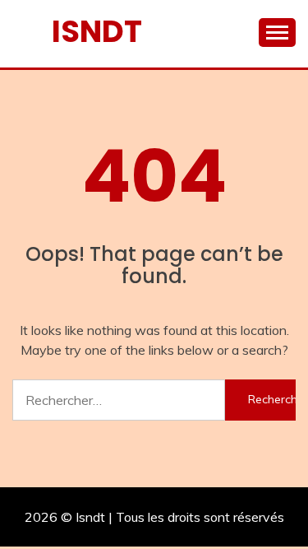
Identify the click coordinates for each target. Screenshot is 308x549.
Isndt (97, 31)
